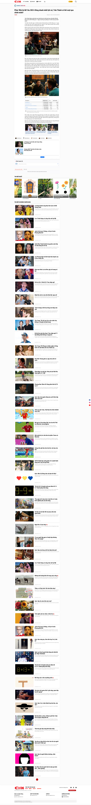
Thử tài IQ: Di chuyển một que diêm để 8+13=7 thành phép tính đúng (45, 665)
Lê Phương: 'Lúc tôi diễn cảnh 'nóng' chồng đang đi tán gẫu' (33, 142)
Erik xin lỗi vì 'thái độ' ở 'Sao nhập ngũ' (45, 282)
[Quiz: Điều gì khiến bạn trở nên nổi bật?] (29, 188)
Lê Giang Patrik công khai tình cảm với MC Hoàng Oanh (46, 206)
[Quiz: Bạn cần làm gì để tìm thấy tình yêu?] (24, 554)
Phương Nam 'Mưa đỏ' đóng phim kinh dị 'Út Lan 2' (46, 385)
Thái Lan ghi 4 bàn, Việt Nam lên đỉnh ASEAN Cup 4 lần (46, 410)
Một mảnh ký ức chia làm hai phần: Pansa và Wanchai (46, 436)
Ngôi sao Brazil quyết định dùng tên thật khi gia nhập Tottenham (46, 652)
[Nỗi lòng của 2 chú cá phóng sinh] (24, 682)
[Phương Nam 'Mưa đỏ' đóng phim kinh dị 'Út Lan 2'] (24, 389)
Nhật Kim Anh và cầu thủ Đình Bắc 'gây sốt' (46, 295)
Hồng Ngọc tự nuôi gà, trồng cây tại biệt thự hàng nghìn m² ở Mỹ (46, 372)
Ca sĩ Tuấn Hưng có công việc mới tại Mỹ (45, 218)
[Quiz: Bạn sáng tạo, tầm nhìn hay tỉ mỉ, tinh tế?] (24, 644)
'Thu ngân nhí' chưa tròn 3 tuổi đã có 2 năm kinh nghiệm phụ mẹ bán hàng (46, 499)
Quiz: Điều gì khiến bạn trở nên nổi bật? (30, 196)
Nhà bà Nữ (49, 138)
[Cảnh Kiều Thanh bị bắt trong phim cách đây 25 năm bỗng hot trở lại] (24, 248)
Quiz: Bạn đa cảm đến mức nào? (43, 601)
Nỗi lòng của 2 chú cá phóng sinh (43, 677)
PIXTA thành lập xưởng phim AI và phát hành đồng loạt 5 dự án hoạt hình (46, 461)
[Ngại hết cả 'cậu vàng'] (24, 529)
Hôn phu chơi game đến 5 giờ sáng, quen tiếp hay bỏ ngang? (46, 691)
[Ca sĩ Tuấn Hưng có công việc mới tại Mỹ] (24, 223)
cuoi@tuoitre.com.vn (34, 795)
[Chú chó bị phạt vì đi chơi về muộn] (45, 188)
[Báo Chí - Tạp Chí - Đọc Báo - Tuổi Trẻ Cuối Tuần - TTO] (30, 788)
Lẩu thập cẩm (26, 198)
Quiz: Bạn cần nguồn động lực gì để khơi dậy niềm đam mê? (46, 397)
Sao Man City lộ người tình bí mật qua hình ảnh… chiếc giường (46, 767)
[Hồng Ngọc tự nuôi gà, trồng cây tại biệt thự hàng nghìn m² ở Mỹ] (24, 376)
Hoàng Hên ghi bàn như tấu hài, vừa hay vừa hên (46, 448)
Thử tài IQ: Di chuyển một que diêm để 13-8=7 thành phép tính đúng (46, 487)
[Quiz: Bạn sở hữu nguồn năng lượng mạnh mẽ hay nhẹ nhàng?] (61, 188)
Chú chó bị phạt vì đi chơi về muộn (44, 196)
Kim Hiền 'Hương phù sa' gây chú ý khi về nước (45, 359)
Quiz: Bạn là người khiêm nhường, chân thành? (45, 755)
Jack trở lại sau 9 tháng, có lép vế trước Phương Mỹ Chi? (45, 232)
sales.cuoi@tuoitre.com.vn (19, 796)
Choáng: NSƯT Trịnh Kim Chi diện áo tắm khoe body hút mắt (32, 150)
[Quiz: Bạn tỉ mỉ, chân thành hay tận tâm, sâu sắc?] (24, 707)
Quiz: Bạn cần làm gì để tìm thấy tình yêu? (46, 550)
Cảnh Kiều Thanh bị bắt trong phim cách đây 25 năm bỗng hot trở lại (46, 244)
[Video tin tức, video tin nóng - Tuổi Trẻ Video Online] (35, 788)
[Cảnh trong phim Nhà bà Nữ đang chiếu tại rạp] (42, 32)
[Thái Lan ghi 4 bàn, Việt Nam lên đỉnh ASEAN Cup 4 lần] (24, 414)
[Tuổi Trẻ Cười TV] (73, 787)
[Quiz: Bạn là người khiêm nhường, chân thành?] (24, 758)
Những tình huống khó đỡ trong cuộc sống (46, 575)
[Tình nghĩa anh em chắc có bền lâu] (24, 618)
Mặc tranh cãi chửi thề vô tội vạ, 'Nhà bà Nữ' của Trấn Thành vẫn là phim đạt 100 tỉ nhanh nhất (30, 132)
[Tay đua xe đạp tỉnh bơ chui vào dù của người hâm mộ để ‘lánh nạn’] (24, 746)
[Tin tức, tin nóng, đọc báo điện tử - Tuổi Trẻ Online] (26, 788)
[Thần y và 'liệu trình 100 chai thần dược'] (24, 593)
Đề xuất (39, 1)
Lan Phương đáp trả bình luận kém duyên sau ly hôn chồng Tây (46, 257)
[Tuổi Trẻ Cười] (76, 787)
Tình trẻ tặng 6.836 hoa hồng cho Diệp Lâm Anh (46, 308)
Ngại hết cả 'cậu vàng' (40, 524)
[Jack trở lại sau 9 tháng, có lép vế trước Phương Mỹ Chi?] (24, 236)
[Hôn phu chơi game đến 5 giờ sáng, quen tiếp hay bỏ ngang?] (24, 695)
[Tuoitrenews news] (39, 788)
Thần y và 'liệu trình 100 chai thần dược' (45, 588)
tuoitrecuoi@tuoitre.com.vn (51, 795)
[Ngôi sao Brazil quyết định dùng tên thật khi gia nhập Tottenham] (24, 656)
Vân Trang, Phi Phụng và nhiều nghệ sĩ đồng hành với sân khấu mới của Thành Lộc (46, 346)
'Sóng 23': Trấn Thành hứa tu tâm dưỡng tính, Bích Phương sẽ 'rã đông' (52, 132)
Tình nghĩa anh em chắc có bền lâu (44, 614)
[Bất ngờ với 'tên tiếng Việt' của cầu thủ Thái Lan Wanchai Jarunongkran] (24, 427)
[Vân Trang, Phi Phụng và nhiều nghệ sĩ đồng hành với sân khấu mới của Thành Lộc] (24, 350)
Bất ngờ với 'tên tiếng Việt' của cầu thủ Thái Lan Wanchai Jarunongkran (46, 423)
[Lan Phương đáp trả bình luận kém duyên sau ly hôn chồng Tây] (24, 261)
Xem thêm (37, 779)
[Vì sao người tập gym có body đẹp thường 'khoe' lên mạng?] (24, 542)
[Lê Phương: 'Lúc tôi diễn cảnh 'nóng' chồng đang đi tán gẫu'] (19, 144)
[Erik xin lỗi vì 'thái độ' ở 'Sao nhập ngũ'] (24, 287)
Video (40, 198)
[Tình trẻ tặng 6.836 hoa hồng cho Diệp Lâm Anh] (24, 312)
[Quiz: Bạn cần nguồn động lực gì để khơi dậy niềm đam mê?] (24, 401)
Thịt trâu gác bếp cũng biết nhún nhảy (45, 728)
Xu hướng (27, 1)
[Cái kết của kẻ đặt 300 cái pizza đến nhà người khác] (24, 516)
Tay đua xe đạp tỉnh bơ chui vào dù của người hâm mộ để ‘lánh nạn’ (46, 742)
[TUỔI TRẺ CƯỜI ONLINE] (19, 788)
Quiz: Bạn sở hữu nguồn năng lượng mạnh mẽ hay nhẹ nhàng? (60, 196)
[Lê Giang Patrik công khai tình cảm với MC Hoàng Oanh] (24, 210)
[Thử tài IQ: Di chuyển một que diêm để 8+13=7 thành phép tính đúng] (24, 669)
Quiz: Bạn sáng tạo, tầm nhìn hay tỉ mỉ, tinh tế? (46, 640)
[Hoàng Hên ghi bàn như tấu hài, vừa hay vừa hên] (24, 452)
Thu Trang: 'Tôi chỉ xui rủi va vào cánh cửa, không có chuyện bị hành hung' (46, 321)
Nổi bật (33, 1)
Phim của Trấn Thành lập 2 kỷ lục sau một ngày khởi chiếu (41, 132)
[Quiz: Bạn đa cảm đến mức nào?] (24, 605)
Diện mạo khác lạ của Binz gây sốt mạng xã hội (46, 270)
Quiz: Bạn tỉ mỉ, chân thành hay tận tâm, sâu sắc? (46, 703)
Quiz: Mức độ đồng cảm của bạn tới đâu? (45, 473)
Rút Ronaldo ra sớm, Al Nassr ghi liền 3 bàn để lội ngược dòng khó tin (46, 716)
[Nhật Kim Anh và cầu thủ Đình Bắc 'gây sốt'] (24, 299)
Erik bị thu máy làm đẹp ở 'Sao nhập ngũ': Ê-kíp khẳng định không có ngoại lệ (46, 334)
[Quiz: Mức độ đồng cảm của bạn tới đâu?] (24, 478)
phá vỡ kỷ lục (27, 138)
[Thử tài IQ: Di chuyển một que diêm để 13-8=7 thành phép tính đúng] (24, 491)
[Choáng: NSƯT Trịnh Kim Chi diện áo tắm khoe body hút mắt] (19, 151)
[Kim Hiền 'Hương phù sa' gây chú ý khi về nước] (24, 363)
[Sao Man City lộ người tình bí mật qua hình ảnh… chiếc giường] (24, 771)
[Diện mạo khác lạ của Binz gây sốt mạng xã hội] (24, 274)
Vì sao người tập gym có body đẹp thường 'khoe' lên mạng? (46, 538)
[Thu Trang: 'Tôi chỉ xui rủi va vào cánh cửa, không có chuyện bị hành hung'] (24, 325)
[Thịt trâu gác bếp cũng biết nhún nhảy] (24, 733)
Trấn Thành (42, 138)
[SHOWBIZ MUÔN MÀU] (45, 6)
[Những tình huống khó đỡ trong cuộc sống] (24, 580)
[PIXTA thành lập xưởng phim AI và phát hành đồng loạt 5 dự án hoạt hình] (24, 465)
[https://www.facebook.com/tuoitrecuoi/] (71, 787)
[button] (44, 2)
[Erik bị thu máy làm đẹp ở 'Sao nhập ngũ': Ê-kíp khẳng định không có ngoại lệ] (24, 338)
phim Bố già (35, 138)
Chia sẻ (42, 157)
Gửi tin (71, 1)
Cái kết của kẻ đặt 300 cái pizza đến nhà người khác (45, 512)
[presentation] (14, 188)
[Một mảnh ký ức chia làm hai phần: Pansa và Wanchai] (24, 440)
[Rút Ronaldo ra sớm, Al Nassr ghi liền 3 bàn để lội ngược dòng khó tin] (24, 720)
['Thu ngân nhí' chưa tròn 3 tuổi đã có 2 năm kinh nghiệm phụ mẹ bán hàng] (24, 503)
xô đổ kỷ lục (19, 138)
